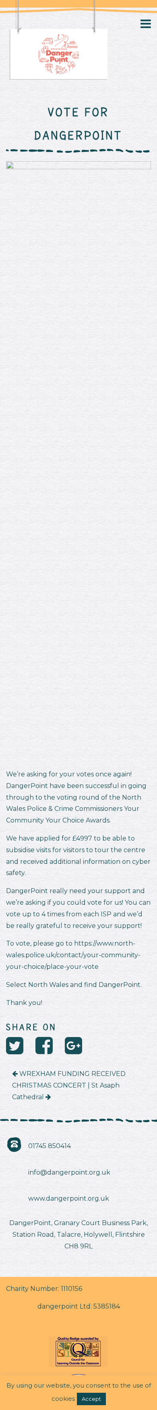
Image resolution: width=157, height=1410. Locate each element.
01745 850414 (49, 1146)
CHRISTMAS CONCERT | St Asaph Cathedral (66, 1091)
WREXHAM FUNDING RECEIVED (72, 1074)
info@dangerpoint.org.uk (69, 1172)
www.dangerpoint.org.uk (68, 1198)
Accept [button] (91, 1399)
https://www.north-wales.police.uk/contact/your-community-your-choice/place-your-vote (73, 955)
